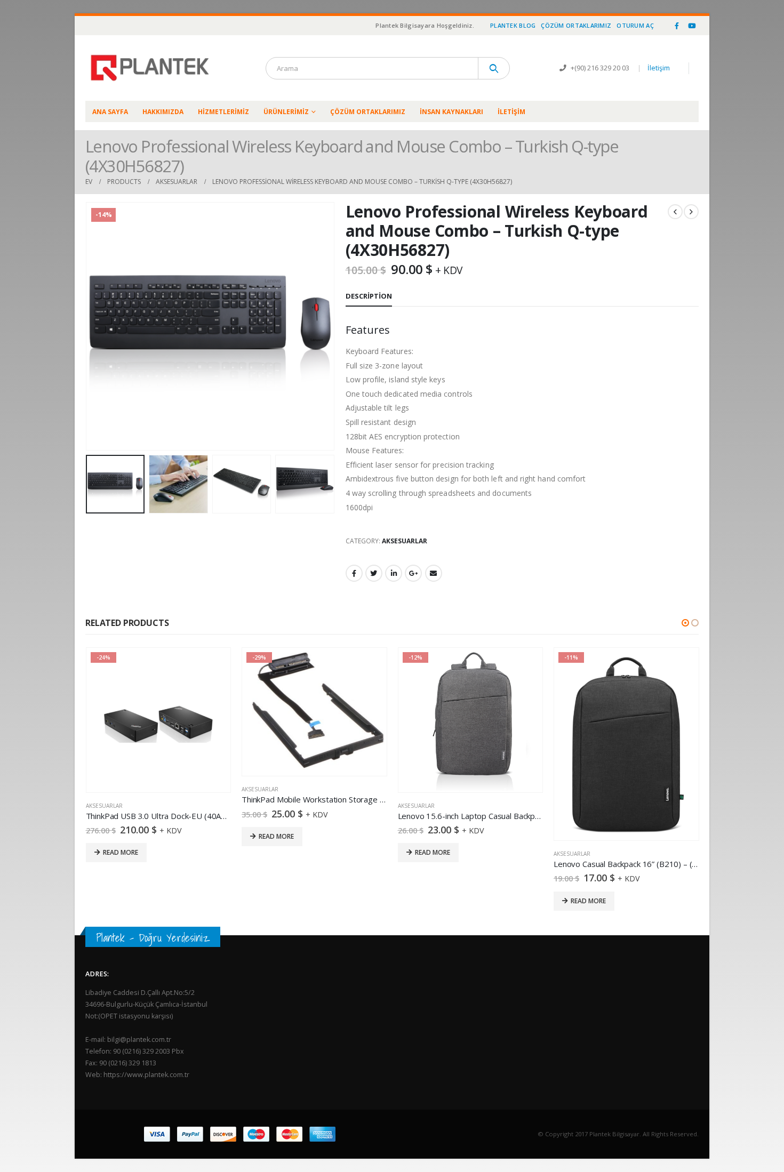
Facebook (354, 573)
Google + (413, 573)
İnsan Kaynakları (451, 111)
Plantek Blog (512, 25)
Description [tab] (369, 296)
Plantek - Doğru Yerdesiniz (153, 937)
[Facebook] (677, 26)
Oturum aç (635, 25)
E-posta (433, 573)
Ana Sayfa (110, 111)
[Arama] (494, 68)
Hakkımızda (162, 111)
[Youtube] (692, 26)
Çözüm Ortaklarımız (576, 25)
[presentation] (88, 326)
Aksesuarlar (404, 540)
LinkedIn (393, 573)
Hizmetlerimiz (223, 111)
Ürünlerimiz (286, 111)
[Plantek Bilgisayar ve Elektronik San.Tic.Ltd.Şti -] (152, 68)
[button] (685, 622)
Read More (120, 836)
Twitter (373, 573)
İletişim (658, 68)
